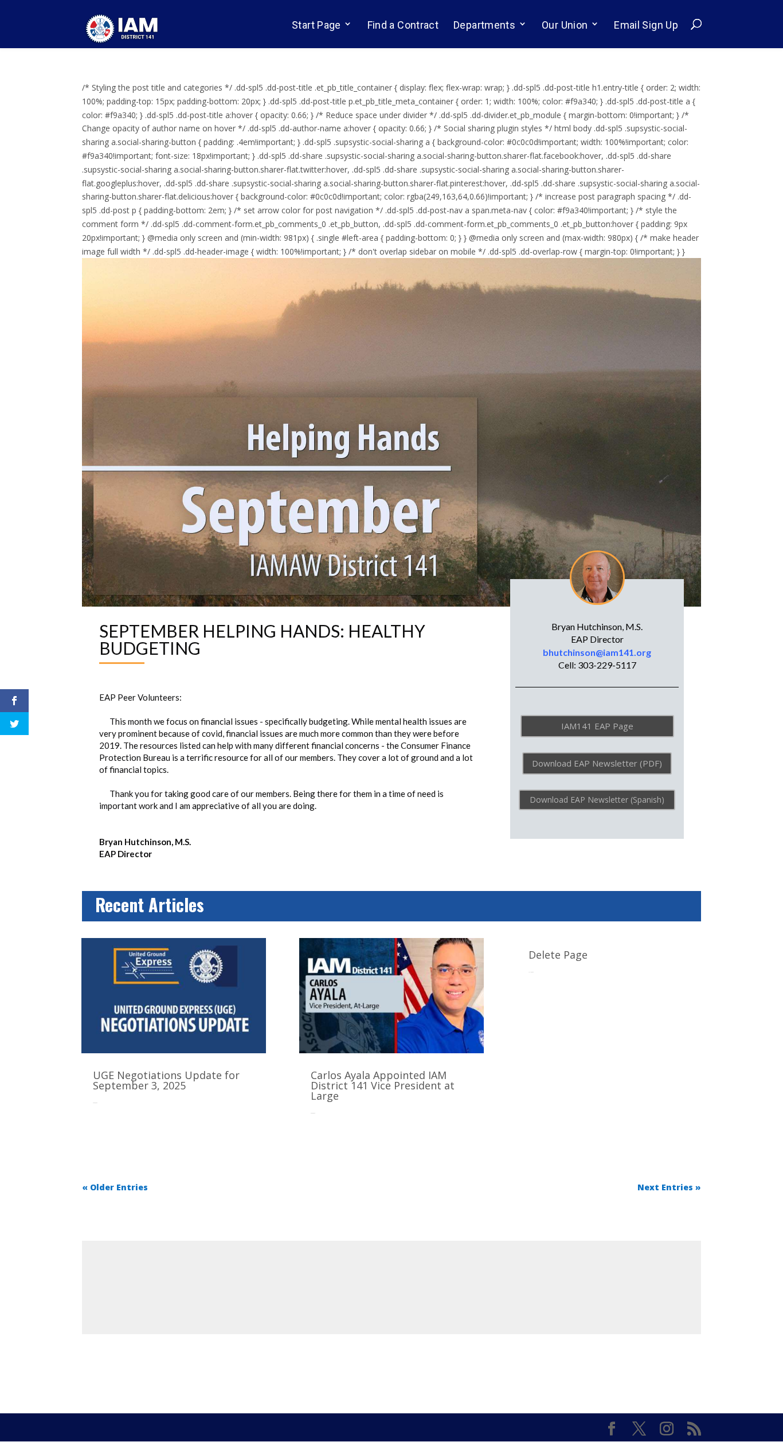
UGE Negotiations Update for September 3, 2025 (166, 1080)
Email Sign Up (646, 25)
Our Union (565, 25)
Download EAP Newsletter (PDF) (597, 763)
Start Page (316, 25)
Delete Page (558, 955)
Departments (484, 25)
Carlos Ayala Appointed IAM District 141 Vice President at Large (383, 1085)
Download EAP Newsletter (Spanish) (597, 799)
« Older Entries (115, 1187)
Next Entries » (669, 1187)
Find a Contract (403, 25)
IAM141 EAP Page (597, 726)
